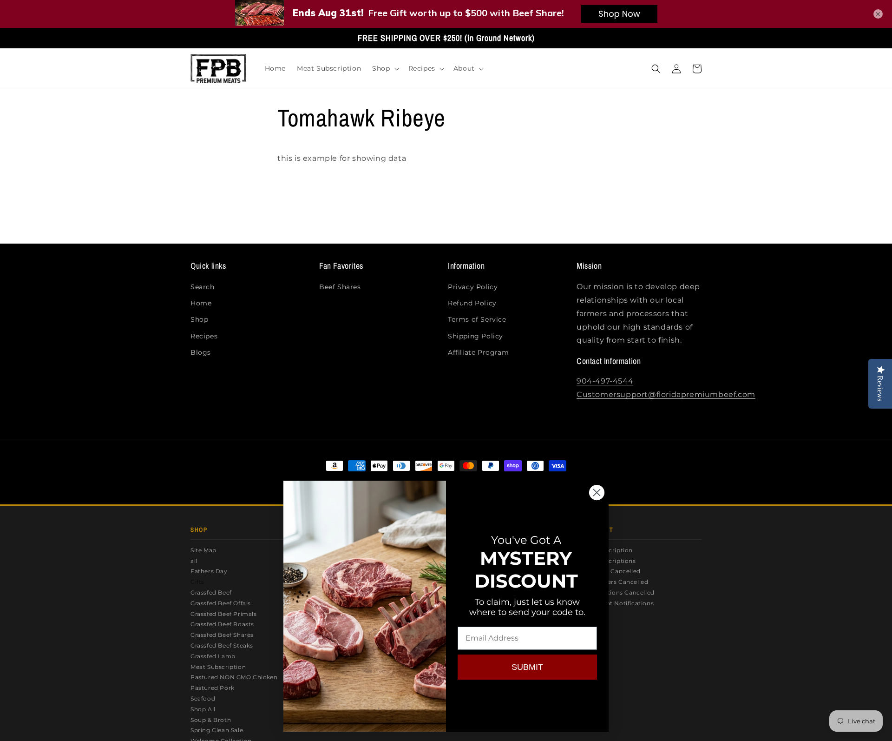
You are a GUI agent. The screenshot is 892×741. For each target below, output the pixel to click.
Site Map (203, 550)
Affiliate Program (478, 352)
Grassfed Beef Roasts (222, 624)
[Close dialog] (597, 492)
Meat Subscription (218, 666)
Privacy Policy (473, 287)
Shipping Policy (475, 336)
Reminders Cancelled (616, 581)
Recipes (203, 336)
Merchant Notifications (619, 603)
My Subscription (608, 550)
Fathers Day (209, 571)
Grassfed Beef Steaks (221, 645)
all (193, 560)
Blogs (200, 352)
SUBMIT (527, 667)
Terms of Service (477, 319)
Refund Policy (472, 303)
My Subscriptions (610, 560)
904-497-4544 (605, 381)
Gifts (197, 581)
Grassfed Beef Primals (223, 613)
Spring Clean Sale (216, 730)
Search (202, 287)
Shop (199, 319)
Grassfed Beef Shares (222, 634)
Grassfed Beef (211, 592)
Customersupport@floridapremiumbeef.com (666, 394)
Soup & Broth (210, 719)
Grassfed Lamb (213, 656)
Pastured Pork (212, 687)
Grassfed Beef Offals (220, 603)
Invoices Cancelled (612, 571)
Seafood (202, 698)
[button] (384, 68)
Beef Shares (340, 287)
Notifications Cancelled (619, 592)
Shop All (203, 709)
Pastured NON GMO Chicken (233, 677)
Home (200, 303)
